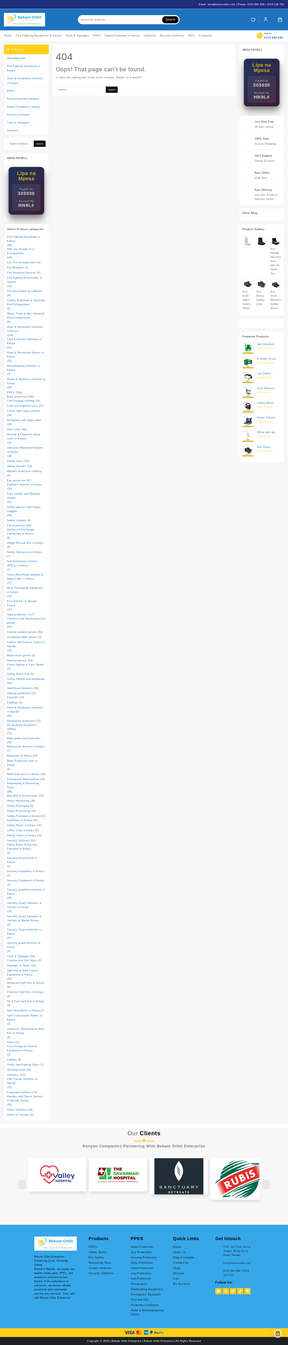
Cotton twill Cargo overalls (23, 410)
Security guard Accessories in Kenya (26, 891)
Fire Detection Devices (21, 272)
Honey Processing (18, 810)
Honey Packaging (18, 805)
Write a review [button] (61, 1158)
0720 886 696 (273, 37)
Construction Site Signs (22, 960)
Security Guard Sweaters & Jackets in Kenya (24, 905)
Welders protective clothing (24, 471)
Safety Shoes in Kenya (21, 835)
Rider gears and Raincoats (24, 738)
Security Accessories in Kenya (22, 860)
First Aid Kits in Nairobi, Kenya (22, 603)
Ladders (12, 1059)
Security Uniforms (18, 114)
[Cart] (280, 19)
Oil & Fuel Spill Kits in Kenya (25, 1001)
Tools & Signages (18, 122)
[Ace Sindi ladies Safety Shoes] (247, 284)
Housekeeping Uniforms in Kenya (23, 367)
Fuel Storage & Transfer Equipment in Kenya (22, 1048)
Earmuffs (13, 697)
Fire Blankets (15, 267)
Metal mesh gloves (19, 655)
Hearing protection (18, 693)
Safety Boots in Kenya (21, 825)
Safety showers (17, 520)
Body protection (17, 396)
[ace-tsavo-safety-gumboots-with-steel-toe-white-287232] (247, 241)
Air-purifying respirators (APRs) (22, 727)
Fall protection (16, 525)
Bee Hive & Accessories (22, 795)
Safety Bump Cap (18, 673)
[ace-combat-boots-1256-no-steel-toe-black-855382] (261, 241)
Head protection (17, 660)
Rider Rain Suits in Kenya (23, 774)
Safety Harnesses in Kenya (24, 552)
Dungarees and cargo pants (24, 420)
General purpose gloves (22, 631)
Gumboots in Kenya (19, 820)
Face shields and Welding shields (23, 495)
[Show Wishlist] (255, 20)
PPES (11, 90)
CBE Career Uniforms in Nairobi (22, 1081)
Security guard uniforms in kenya (23, 944)
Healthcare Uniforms (20, 688)
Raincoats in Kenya (19, 755)
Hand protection (17, 614)
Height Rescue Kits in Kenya (25, 542)
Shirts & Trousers (18, 1114)
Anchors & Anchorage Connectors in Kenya (20, 531)
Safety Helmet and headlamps (26, 678)
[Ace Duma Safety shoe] (261, 284)
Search (170, 19)
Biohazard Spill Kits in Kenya (25, 982)
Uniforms (12, 130)
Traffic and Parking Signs (23, 1064)
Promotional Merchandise (23, 98)
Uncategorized (16, 58)
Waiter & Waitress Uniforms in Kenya (26, 381)
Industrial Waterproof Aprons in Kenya (25, 449)
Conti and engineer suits (22, 405)
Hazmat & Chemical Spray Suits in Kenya (23, 436)
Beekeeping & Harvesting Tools (23, 785)
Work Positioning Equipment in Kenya (25, 589)
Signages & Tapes (18, 965)
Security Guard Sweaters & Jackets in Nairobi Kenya (24, 918)
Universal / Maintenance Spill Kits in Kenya (25, 1030)
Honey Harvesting (18, 800)
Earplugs (12, 702)
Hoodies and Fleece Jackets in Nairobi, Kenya (25, 1098)
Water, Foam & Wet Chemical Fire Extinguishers (25, 315)
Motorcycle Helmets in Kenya (25, 746)
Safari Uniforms (17, 1109)
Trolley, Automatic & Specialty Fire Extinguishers (26, 302)
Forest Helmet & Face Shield (25, 664)
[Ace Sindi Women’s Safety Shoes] (275, 284)
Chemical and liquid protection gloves (26, 620)
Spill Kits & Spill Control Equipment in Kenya (22, 972)
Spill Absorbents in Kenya (23, 1010)
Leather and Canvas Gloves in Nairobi (26, 644)
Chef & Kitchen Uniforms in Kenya (24, 341)
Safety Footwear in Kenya (23, 106)
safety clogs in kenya (20, 830)
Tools (10, 1042)
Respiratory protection (21, 720)
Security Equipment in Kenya (25, 871)
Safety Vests (15, 461)
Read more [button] (156, 1166)
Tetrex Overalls (16, 466)
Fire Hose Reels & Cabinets (24, 291)
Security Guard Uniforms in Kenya (24, 931)
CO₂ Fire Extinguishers (21, 262)
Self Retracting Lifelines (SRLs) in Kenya (22, 563)
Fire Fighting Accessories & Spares (24, 279)
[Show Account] (265, 20)
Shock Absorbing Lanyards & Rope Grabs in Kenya (25, 576)
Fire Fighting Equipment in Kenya (23, 68)
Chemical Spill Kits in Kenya (25, 992)
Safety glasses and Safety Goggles (24, 509)
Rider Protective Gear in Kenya (22, 762)
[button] (252, 1150)
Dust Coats (14, 429)
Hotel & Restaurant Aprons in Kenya (25, 354)
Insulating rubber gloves (22, 637)
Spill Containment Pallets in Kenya (24, 1017)
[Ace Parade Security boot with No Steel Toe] (275, 241)
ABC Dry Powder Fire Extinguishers (20, 251)
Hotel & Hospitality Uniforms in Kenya (25, 80)
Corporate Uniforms (19, 1092)
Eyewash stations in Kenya (24, 484)
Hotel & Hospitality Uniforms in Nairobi (25, 709)
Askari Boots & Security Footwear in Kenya (22, 846)
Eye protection (16, 480)
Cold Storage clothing (20, 400)
